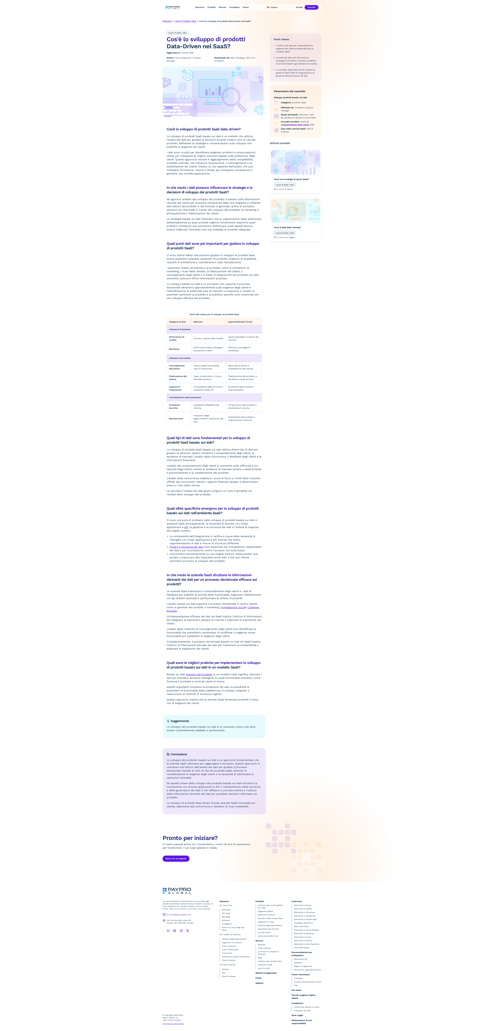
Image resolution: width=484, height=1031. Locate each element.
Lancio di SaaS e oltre (185, 21)
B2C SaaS (226, 913)
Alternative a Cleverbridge (305, 919)
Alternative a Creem (302, 937)
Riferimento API (300, 959)
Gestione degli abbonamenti (234, 939)
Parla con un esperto (176, 858)
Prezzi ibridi (227, 953)
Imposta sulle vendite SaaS (269, 961)
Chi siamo (296, 990)
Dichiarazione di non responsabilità (302, 1022)
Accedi (299, 7)
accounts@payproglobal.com (179, 915)
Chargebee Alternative (303, 923)
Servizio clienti (264, 932)
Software (226, 920)
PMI (223, 973)
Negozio (259, 983)
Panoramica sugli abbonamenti (307, 970)
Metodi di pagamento (266, 973)
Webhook (298, 963)
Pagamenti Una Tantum (232, 943)
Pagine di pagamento (303, 966)
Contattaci (234, 7)
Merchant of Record (266, 915)
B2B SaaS (226, 910)
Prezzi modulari (228, 960)
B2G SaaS (226, 917)
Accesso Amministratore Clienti (307, 982)
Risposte (167, 21)
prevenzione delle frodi (268, 936)
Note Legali (297, 1015)
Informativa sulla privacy (173, 1024)
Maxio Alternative (301, 926)
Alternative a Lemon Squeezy (306, 930)
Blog (259, 958)
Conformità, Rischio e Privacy (307, 1007)
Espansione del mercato (268, 929)
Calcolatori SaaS (265, 965)
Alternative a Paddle (303, 909)
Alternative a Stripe (302, 905)
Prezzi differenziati (230, 950)
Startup (225, 969)
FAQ (295, 985)
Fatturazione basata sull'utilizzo (235, 957)
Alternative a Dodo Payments (306, 944)
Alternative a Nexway (303, 941)
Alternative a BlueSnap (304, 933)
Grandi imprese (228, 976)
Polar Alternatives (301, 948)
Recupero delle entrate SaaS (270, 918)
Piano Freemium (229, 946)
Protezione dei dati (302, 1011)
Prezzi (246, 7)
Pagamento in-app (266, 922)
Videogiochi (227, 924)
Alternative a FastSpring (304, 916)
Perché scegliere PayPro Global (304, 996)
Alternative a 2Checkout (304, 912)
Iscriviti (311, 7)
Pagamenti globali (265, 911)
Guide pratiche (264, 948)
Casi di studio (264, 968)
